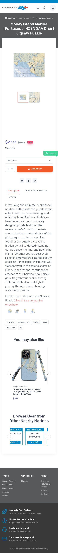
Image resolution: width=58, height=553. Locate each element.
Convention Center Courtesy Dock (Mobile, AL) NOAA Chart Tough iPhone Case (27, 391)
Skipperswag (43, 548)
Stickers (5, 492)
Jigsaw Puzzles (9, 481)
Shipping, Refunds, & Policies (45, 484)
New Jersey (11, 328)
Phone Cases (7, 488)
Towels (5, 496)
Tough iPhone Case (20, 387)
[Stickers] (9, 311)
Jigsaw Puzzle (23, 322)
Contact (44, 494)
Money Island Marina (44, 18)
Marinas (11, 18)
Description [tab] (14, 190)
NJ (21, 328)
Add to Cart (36, 169)
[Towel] (25, 311)
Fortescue (11, 322)
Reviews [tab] (12, 197)
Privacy (44, 490)
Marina (35, 322)
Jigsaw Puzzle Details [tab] (36, 190)
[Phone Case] (17, 311)
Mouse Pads (7, 485)
